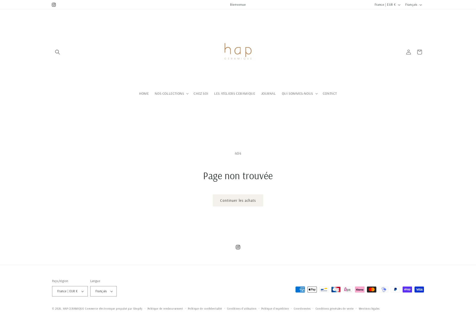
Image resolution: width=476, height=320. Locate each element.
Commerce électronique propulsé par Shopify (113, 308)
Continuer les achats (238, 200)
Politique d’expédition (275, 308)
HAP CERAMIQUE (73, 308)
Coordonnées (302, 308)
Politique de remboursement (165, 308)
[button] (57, 52)
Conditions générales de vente (335, 308)
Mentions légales (369, 308)
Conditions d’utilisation (242, 308)
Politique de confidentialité (205, 308)
